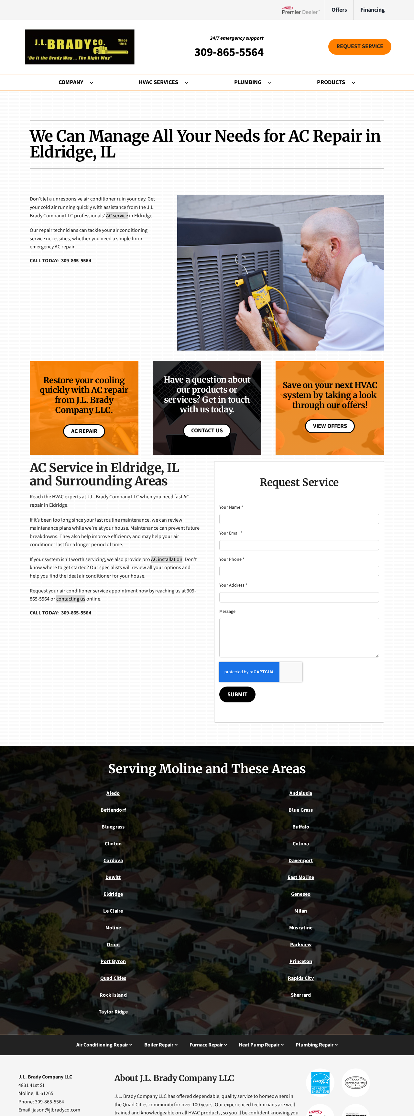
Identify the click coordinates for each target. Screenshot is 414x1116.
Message (227, 611)
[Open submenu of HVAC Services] (190, 82)
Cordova (113, 860)
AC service (117, 215)
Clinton (113, 843)
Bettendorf (113, 810)
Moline (113, 927)
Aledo (113, 793)
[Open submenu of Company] (95, 82)
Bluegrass (113, 826)
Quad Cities (113, 978)
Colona (301, 843)
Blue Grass (301, 810)
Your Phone (232, 559)
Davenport (301, 860)
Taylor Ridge (113, 1011)
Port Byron (113, 961)
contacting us (70, 598)
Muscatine (300, 927)
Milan (300, 911)
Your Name (231, 507)
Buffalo (301, 826)
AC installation (166, 559)
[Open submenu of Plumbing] (273, 82)
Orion (113, 944)
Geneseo (301, 894)
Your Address (233, 585)
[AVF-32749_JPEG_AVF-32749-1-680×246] (79, 28)
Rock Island (113, 995)
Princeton (300, 961)
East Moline (301, 877)
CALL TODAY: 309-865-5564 (60, 260)
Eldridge (113, 894)
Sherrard (301, 995)
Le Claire (113, 911)
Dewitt (113, 877)
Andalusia (300, 793)
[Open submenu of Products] (357, 82)
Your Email (231, 533)
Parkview (300, 944)
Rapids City (301, 978)
